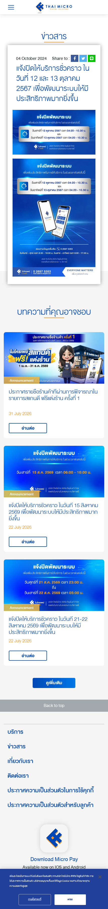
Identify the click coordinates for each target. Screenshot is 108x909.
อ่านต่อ (28, 428)
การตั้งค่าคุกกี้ (34, 899)
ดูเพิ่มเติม (54, 682)
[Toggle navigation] (11, 7)
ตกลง (70, 899)
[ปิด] (99, 876)
